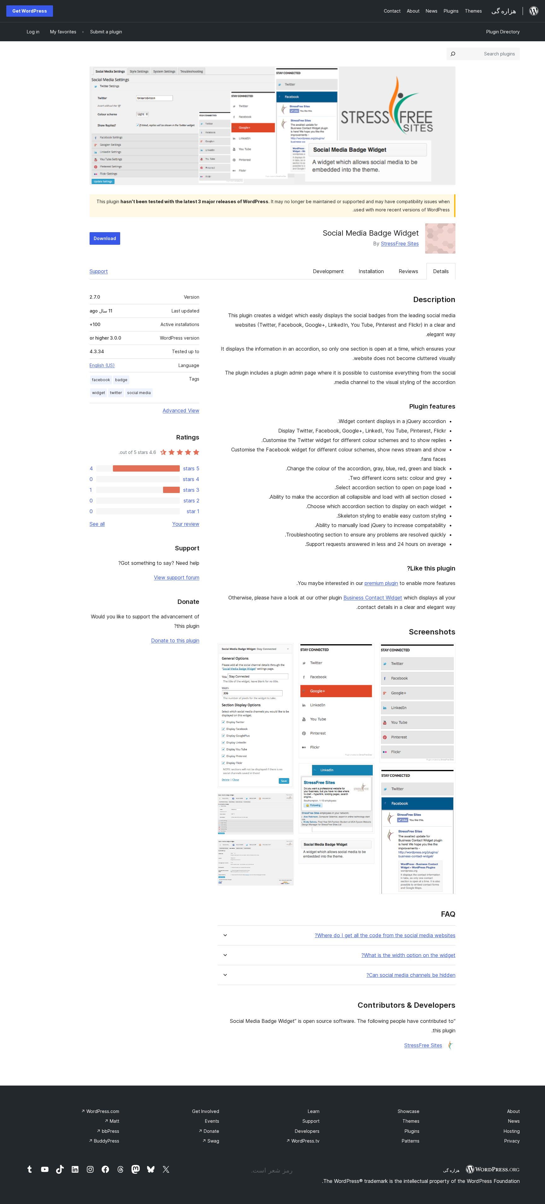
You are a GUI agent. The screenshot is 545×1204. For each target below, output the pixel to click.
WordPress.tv (302, 1141)
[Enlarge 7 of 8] (285, 802)
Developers (307, 1131)
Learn (313, 1111)
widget (98, 392)
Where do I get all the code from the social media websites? (385, 935)
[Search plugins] (453, 54)
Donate (208, 1131)
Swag (210, 1141)
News (514, 1121)
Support (99, 271)
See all (97, 524)
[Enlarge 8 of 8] (285, 848)
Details (441, 271)
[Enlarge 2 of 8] (447, 776)
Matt (111, 1121)
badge (121, 379)
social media (139, 392)
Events (212, 1121)
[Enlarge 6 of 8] (285, 651)
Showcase (408, 1111)
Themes (410, 1121)
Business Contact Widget (372, 597)
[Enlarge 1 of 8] (447, 651)
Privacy (512, 1141)
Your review (185, 524)
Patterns (410, 1141)
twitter (116, 392)
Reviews (408, 271)
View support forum (176, 577)
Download (105, 238)
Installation (371, 271)
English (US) (102, 365)
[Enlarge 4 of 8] (366, 772)
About (513, 1111)
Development (328, 271)
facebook (101, 379)
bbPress (108, 1131)
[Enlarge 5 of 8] (366, 847)
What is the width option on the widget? (408, 955)
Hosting (512, 1131)
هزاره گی (451, 1170)
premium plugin (381, 583)
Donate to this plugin (175, 640)
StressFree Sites (400, 243)
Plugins (412, 1131)
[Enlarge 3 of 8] (366, 651)
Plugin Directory (503, 31)
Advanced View (181, 410)
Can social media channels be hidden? (410, 975)
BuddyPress (104, 1141)
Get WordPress (29, 11)
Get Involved (205, 1111)
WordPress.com (100, 1111)
